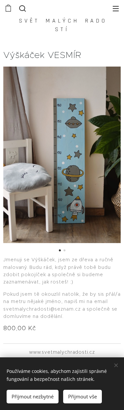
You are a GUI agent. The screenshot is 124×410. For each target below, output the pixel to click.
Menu (115, 8)
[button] (21, 8)
